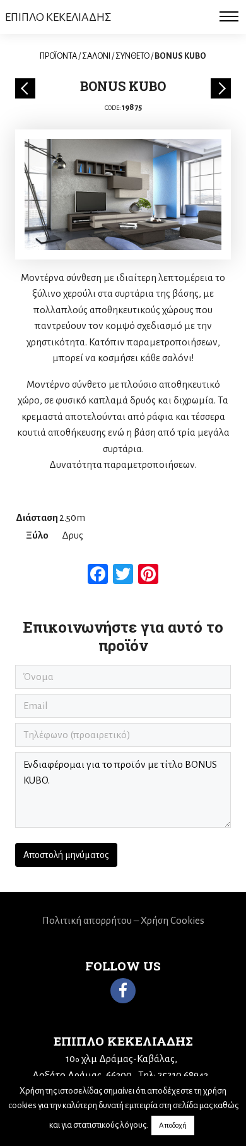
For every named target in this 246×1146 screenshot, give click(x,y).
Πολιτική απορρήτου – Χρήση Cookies (123, 920)
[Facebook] (123, 990)
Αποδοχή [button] (173, 1125)
